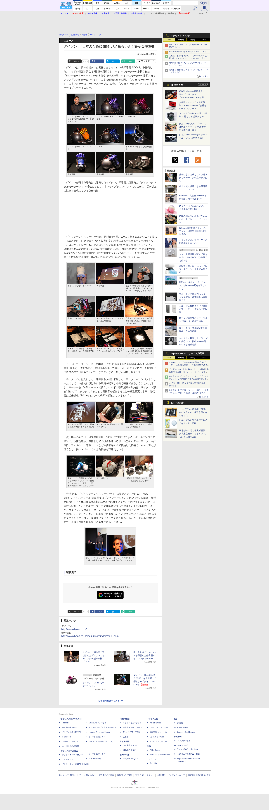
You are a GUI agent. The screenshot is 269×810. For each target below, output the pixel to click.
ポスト (76, 61)
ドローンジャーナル (70, 741)
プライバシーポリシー (144, 775)
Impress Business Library (99, 732)
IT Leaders (66, 737)
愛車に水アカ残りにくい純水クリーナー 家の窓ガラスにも (193, 177)
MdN (149, 746)
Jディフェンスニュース (160, 727)
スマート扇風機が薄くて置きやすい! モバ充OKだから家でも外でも (193, 257)
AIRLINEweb (155, 723)
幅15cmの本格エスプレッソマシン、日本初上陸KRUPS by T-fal (192, 231)
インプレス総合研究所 (71, 732)
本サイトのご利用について (70, 775)
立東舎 (125, 737)
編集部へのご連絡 (124, 775)
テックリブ (151, 759)
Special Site (177, 84)
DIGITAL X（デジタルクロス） (101, 741)
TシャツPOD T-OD (131, 732)
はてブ (114, 61)
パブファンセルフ (184, 741)
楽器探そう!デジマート (132, 727)
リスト (85, 61)
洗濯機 (171, 13)
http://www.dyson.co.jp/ (74, 629)
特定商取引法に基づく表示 (199, 775)
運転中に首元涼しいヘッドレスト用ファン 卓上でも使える (193, 269)
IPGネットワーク (181, 745)
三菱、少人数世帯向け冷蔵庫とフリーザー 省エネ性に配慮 (193, 309)
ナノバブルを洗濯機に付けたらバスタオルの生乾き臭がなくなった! (193, 412)
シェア (99, 61)
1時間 (169, 40)
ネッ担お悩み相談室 (70, 746)
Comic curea (182, 727)
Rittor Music (125, 719)
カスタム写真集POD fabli (188, 754)
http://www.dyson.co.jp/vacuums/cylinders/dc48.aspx (90, 636)
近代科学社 (124, 755)
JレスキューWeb (157, 737)
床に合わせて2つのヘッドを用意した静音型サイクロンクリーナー (144, 655)
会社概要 (161, 775)
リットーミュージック (132, 723)
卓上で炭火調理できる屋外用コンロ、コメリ (187, 51)
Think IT (65, 723)
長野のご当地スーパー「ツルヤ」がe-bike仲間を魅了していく (193, 285)
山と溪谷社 (124, 741)
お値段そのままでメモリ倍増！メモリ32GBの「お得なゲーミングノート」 (192, 105)
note (130, 61)
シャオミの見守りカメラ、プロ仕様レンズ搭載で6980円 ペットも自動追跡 (193, 341)
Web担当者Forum (69, 727)
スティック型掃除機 (155, 13)
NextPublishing (95, 759)
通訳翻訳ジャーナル (158, 732)
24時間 (181, 40)
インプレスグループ (176, 775)
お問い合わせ (90, 775)
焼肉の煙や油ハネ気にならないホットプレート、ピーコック (193, 219)
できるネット (67, 759)
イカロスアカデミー (158, 741)
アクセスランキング (180, 35)
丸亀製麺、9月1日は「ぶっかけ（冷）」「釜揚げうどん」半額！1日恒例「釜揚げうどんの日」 (188, 393)
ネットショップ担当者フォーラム (103, 727)
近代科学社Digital (130, 759)
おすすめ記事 (177, 402)
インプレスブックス (97, 754)
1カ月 (204, 40)
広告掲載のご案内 (106, 775)
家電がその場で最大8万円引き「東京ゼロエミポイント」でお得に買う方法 (193, 433)
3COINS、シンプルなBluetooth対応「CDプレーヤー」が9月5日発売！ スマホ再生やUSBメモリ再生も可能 (189, 365)
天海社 (180, 723)
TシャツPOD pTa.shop (187, 749)
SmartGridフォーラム (97, 723)
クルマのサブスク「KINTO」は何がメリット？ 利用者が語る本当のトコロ (193, 126)
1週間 (192, 40)
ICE (175, 719)
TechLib (153, 763)
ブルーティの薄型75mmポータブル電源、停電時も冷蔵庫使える (193, 297)
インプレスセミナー (97, 737)
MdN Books (155, 750)
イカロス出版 (152, 719)
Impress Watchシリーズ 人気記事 (187, 353)
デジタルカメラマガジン (72, 755)
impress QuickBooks (186, 732)
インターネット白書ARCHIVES (75, 764)
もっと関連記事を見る (109, 700)
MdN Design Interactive (160, 755)
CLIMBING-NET (129, 750)
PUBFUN (178, 737)
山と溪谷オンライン (131, 745)
